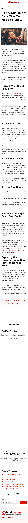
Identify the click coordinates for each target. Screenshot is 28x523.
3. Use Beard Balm (9, 479)
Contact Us (10, 517)
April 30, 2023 (4, 23)
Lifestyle (3, 8)
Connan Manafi (14, 324)
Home (3, 517)
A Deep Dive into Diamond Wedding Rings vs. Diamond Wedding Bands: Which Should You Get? (14, 453)
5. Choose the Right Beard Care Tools (15, 484)
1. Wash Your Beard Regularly (12, 474)
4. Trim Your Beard (9, 482)
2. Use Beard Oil (9, 477)
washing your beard (15, 93)
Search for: (4, 499)
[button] (5, 462)
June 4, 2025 (14, 457)
